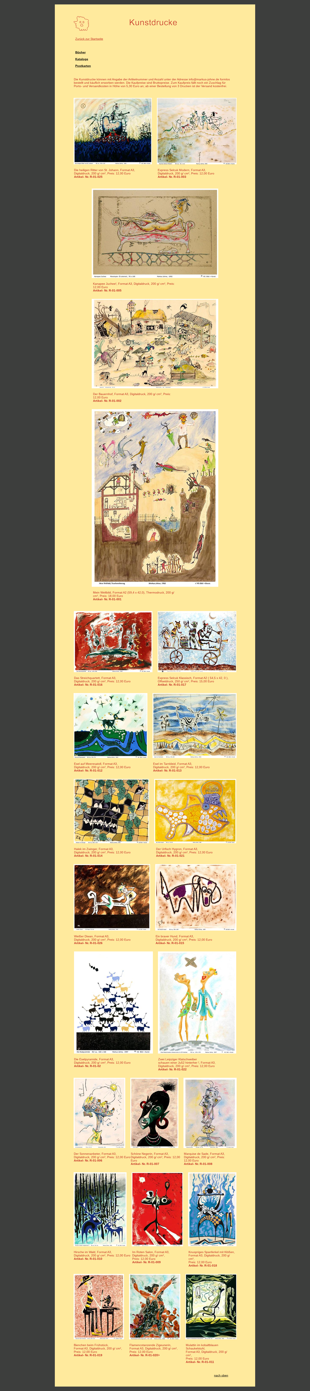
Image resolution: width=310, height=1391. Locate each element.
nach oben (221, 1375)
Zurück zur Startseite (89, 38)
